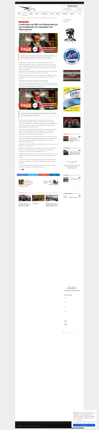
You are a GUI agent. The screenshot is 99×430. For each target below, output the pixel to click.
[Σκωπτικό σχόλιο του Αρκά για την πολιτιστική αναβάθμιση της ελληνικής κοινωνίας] (65, 138)
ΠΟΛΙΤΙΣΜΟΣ (64, 13)
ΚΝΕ (22, 169)
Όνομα (65, 297)
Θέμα (65, 306)
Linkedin (54, 174)
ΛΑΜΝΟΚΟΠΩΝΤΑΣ (68, 193)
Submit (65, 324)
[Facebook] (81, 3)
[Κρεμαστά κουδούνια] (65, 238)
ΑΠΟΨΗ (36, 13)
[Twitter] (79, 3)
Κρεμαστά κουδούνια (73, 197)
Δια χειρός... (66, 134)
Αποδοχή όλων (84, 425)
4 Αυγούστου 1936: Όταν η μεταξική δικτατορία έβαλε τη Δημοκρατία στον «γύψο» (24, 204)
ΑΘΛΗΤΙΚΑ (72, 13)
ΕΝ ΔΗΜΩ (52, 13)
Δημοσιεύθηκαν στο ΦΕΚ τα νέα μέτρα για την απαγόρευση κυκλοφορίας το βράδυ (26, 183)
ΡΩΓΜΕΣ (66, 175)
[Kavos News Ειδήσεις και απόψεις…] (27, 8)
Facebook (22, 174)
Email (65, 302)
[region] (84, 419)
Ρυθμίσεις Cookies (78, 422)
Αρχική (19, 13)
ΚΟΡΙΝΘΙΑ (31, 13)
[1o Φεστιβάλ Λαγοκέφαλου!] (65, 179)
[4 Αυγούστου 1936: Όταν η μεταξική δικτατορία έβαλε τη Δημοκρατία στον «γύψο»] (65, 152)
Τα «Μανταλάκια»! (35, 203)
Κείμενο (65, 311)
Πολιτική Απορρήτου (77, 419)
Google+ (43, 174)
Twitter (33, 174)
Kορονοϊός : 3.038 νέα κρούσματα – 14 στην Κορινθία (47, 182)
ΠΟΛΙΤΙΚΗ (24, 13)
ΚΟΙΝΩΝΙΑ (58, 13)
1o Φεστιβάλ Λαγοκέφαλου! (74, 179)
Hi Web (42, 425)
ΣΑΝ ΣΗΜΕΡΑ (67, 148)
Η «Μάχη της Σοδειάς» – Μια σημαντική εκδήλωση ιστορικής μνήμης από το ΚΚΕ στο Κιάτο (52, 204)
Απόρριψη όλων (90, 422)
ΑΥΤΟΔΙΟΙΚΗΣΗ (44, 13)
